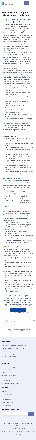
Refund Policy (30, 431)
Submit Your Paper (18, 310)
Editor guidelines (7, 370)
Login (26, 3)
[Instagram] (20, 435)
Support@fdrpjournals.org (9, 356)
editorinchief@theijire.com (13, 354)
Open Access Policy (7, 402)
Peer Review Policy (7, 391)
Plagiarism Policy (6, 405)
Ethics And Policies (7, 397)
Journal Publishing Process (9, 375)
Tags (3, 372)
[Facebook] (16, 435)
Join (31, 414)
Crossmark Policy (6, 399)
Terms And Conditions (18, 431)
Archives (4, 378)
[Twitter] (12, 435)
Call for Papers (6, 381)
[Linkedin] (23, 435)
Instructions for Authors (8, 367)
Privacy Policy (6, 431)
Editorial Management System (10, 383)
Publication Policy (7, 394)
